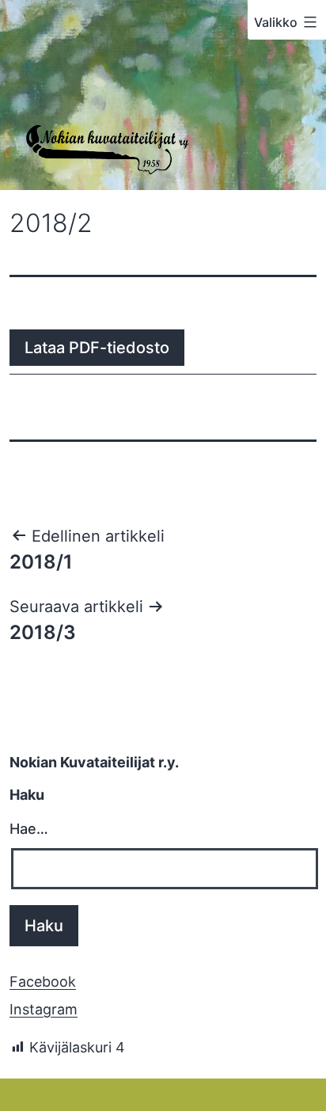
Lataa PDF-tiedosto (97, 347)
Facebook (42, 981)
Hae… (28, 828)
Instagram (43, 1009)
